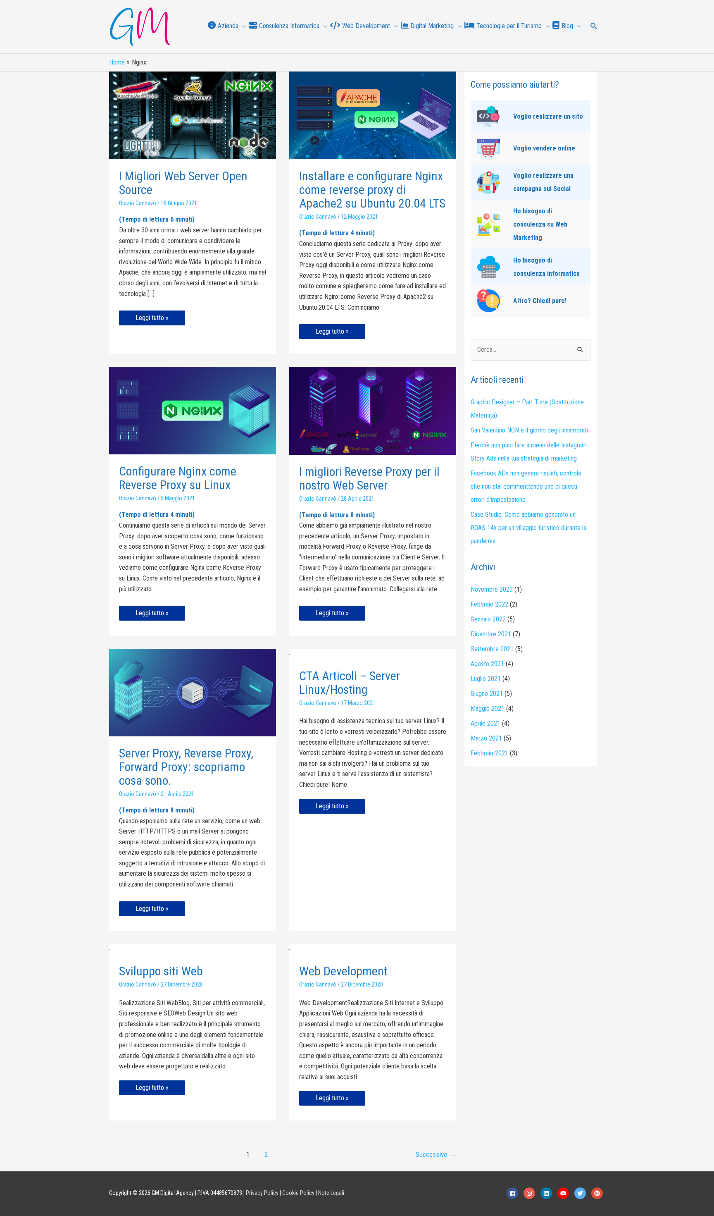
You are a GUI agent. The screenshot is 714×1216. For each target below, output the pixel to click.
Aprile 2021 (485, 723)
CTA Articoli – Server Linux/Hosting (349, 683)
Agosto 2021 (487, 664)
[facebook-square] (514, 1193)
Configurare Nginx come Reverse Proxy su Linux (177, 478)
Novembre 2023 (492, 589)
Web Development (343, 971)
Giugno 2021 (487, 694)
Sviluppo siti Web (161, 971)
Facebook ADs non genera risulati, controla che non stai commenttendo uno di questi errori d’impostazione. (526, 486)
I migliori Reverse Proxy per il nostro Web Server (369, 478)
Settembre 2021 (492, 649)
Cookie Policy (298, 1193)
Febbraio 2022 (489, 604)
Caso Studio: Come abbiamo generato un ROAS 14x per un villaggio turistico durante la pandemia (528, 528)
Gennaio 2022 (488, 619)
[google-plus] (598, 1193)
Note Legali (331, 1193)
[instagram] (531, 1193)
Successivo (436, 1154)
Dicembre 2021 (491, 634)
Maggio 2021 (488, 708)
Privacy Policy (262, 1193)
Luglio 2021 (486, 679)
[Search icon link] (594, 27)
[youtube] (565, 1193)
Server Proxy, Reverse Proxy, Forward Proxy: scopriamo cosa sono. (186, 767)
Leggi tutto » (152, 319)
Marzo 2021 (486, 738)
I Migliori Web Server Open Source (183, 183)
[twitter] (582, 1193)
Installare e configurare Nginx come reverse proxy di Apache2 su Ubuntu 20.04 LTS (372, 189)
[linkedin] (548, 1193)
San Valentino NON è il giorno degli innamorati (529, 430)
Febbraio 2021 (489, 753)
